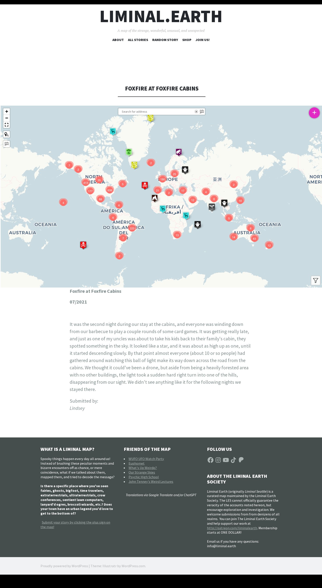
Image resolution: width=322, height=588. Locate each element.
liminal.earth (161, 16)
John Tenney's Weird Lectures (151, 481)
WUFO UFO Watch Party (146, 459)
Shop (186, 39)
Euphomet (137, 463)
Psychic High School (144, 477)
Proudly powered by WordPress (64, 566)
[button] (150, 118)
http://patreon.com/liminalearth (232, 528)
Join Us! (203, 39)
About (118, 39)
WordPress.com (133, 566)
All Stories (138, 39)
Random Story (165, 39)
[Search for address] (6, 144)
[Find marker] (6, 134)
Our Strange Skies (142, 472)
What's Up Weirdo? (143, 467)
